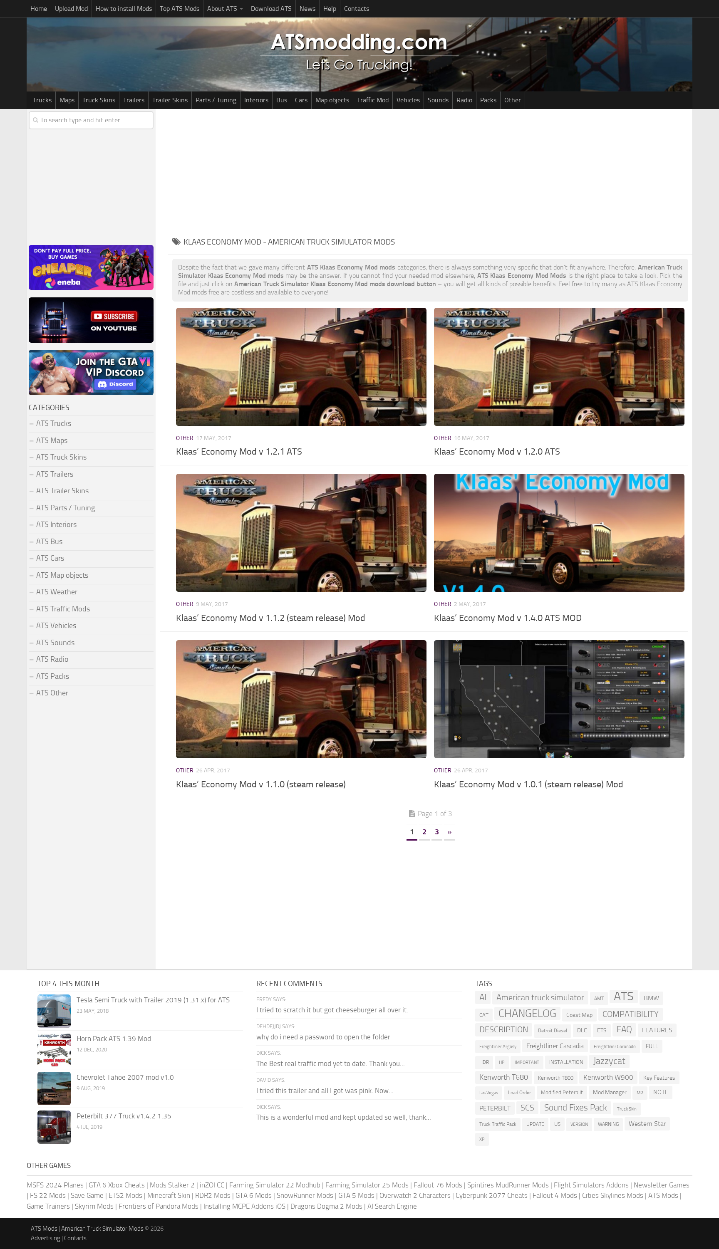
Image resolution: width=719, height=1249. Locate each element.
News (307, 8)
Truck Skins (98, 100)
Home (38, 8)
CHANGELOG (527, 1013)
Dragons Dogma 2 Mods (326, 1206)
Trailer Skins (170, 100)
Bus (281, 100)
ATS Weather (56, 591)
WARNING (608, 1124)
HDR (484, 1062)
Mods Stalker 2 (172, 1185)
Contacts (356, 8)
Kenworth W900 (608, 1077)
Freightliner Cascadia (555, 1046)
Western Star (647, 1124)
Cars (301, 100)
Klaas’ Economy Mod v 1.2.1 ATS (239, 451)
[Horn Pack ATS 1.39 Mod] (54, 1049)
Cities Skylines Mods (612, 1195)
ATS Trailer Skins (62, 490)
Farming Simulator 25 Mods (367, 1185)
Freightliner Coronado (615, 1046)
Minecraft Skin (168, 1195)
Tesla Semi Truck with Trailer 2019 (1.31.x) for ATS (153, 1000)
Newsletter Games (661, 1185)
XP (482, 1139)
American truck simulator (540, 997)
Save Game (87, 1195)
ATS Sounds (55, 642)
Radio (464, 100)
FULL (652, 1046)
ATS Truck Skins (61, 457)
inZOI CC (212, 1185)
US (557, 1124)
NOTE (660, 1092)
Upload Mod (71, 8)
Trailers (133, 100)
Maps (67, 100)
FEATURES (657, 1030)
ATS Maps (51, 440)
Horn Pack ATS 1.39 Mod (114, 1038)
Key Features (659, 1077)
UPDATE (535, 1124)
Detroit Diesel (552, 1031)
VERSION (579, 1124)
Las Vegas (488, 1093)
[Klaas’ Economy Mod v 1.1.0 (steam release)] (301, 699)
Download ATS (271, 8)
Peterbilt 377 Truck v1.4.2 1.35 (124, 1116)
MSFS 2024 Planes (55, 1185)
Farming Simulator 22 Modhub (274, 1185)
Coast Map (579, 1015)
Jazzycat (609, 1061)
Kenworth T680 (503, 1077)
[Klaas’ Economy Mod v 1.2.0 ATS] (559, 367)
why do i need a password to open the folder (323, 1037)
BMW (651, 998)
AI (482, 997)
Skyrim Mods (94, 1206)
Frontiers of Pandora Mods (158, 1206)
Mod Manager (610, 1092)
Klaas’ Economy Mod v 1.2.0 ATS (497, 451)
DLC (582, 1030)
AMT (599, 998)
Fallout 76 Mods (438, 1185)
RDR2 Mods (213, 1195)
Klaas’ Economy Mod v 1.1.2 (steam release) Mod (270, 618)
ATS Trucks (53, 423)
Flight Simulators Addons (591, 1185)
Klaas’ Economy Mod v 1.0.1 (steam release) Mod (528, 784)
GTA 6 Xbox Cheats (117, 1185)
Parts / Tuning (216, 100)
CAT (483, 1015)
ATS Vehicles (56, 625)
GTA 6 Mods (254, 1195)
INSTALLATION (566, 1062)
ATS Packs (52, 676)
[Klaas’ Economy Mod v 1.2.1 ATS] (301, 367)
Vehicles (408, 100)
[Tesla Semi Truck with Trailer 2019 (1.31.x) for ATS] (54, 1011)
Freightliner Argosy (497, 1046)
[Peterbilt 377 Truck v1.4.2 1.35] (54, 1127)
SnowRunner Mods (305, 1195)
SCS (527, 1108)
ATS (624, 996)
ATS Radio (52, 659)
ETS (602, 1030)
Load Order (519, 1093)
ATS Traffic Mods (63, 608)
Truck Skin (627, 1109)
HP (502, 1062)
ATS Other (52, 692)
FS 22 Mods (48, 1195)
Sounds (438, 100)
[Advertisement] (430, 171)
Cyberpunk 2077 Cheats (492, 1195)
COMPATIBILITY (630, 1014)
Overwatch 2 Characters (415, 1195)
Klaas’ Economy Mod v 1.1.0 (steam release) (261, 784)
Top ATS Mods (179, 8)
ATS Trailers (54, 474)
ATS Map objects (62, 575)
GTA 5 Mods (356, 1195)
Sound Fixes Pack (575, 1108)
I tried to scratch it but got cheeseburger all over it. (332, 1010)
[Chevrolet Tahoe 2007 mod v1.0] (54, 1088)
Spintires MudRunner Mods (508, 1185)
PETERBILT (495, 1108)
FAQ (624, 1029)
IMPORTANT (527, 1062)
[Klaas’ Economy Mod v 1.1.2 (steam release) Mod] (301, 533)
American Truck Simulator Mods (102, 1228)
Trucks (42, 100)
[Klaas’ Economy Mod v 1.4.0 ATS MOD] (559, 533)
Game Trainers (48, 1206)
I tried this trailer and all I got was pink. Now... (325, 1090)
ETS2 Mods (125, 1195)
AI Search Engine (392, 1206)
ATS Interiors (56, 524)
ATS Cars (50, 558)
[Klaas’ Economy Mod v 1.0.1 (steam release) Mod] (559, 699)
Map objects (332, 100)
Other (512, 100)
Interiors (256, 100)
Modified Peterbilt (562, 1092)
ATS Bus (49, 541)
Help (329, 8)
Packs (488, 100)
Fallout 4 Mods (555, 1195)
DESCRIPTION (503, 1029)
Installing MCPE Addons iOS (244, 1206)
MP (640, 1093)
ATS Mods (663, 1195)
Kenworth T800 (555, 1078)
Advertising (45, 1238)
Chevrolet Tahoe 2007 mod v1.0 (125, 1077)
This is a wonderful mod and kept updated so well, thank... (343, 1117)
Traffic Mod (373, 100)
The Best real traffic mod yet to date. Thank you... (330, 1063)
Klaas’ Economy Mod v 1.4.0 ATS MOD (508, 618)
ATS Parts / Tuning (65, 507)
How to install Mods (124, 8)
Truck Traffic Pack (497, 1124)
